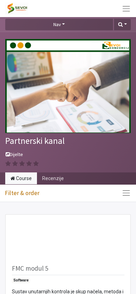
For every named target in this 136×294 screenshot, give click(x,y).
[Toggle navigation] (126, 193)
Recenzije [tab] (53, 178)
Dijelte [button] (16, 154)
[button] (122, 25)
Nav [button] (57, 24)
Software (21, 280)
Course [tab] (23, 178)
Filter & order (22, 193)
